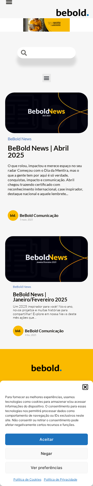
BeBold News (20, 138)
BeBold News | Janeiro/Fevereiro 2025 (40, 296)
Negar (46, 453)
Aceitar (46, 439)
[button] (85, 387)
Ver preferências (46, 467)
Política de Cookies (27, 479)
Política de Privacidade (60, 479)
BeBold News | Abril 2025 (38, 151)
